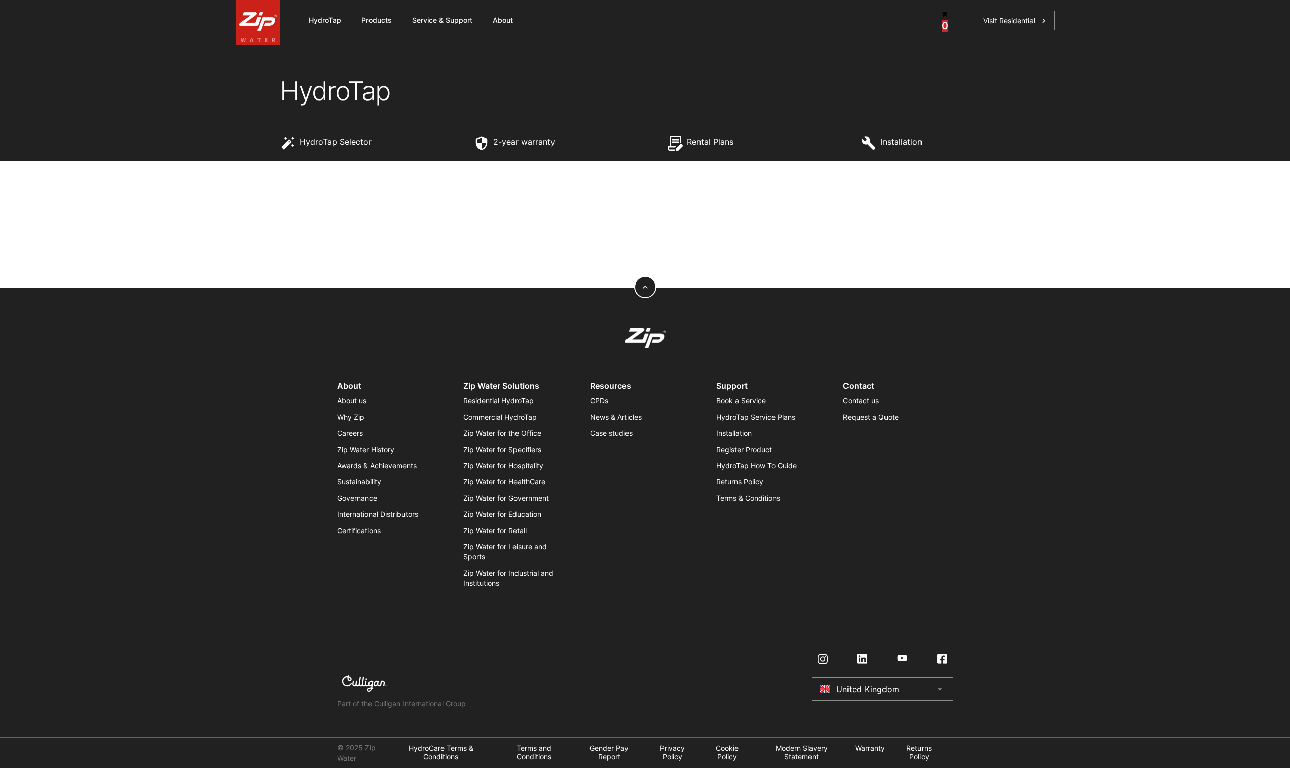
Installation (901, 142)
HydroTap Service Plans (755, 417)
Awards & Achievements (377, 465)
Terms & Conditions (748, 498)
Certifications (359, 530)
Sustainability (359, 481)
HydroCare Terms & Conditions (441, 752)
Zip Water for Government (506, 498)
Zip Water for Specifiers (502, 449)
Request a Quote (871, 417)
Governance (357, 498)
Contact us (861, 400)
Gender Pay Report (609, 752)
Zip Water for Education (502, 514)
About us (351, 400)
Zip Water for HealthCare (504, 481)
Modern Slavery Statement (802, 752)
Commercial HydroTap (500, 417)
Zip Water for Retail (495, 530)
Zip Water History (365, 449)
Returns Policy (739, 481)
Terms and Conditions (534, 752)
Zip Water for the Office (502, 433)
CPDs (599, 400)
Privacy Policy (672, 752)
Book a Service (741, 400)
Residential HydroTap (498, 400)
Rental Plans (710, 142)
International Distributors (377, 514)
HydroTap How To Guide (756, 465)
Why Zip (350, 417)
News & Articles (616, 417)
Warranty (870, 748)
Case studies (611, 433)
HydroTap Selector (336, 142)
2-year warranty (524, 142)
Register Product (744, 449)
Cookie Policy (727, 752)
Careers (350, 433)
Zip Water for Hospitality (503, 465)
